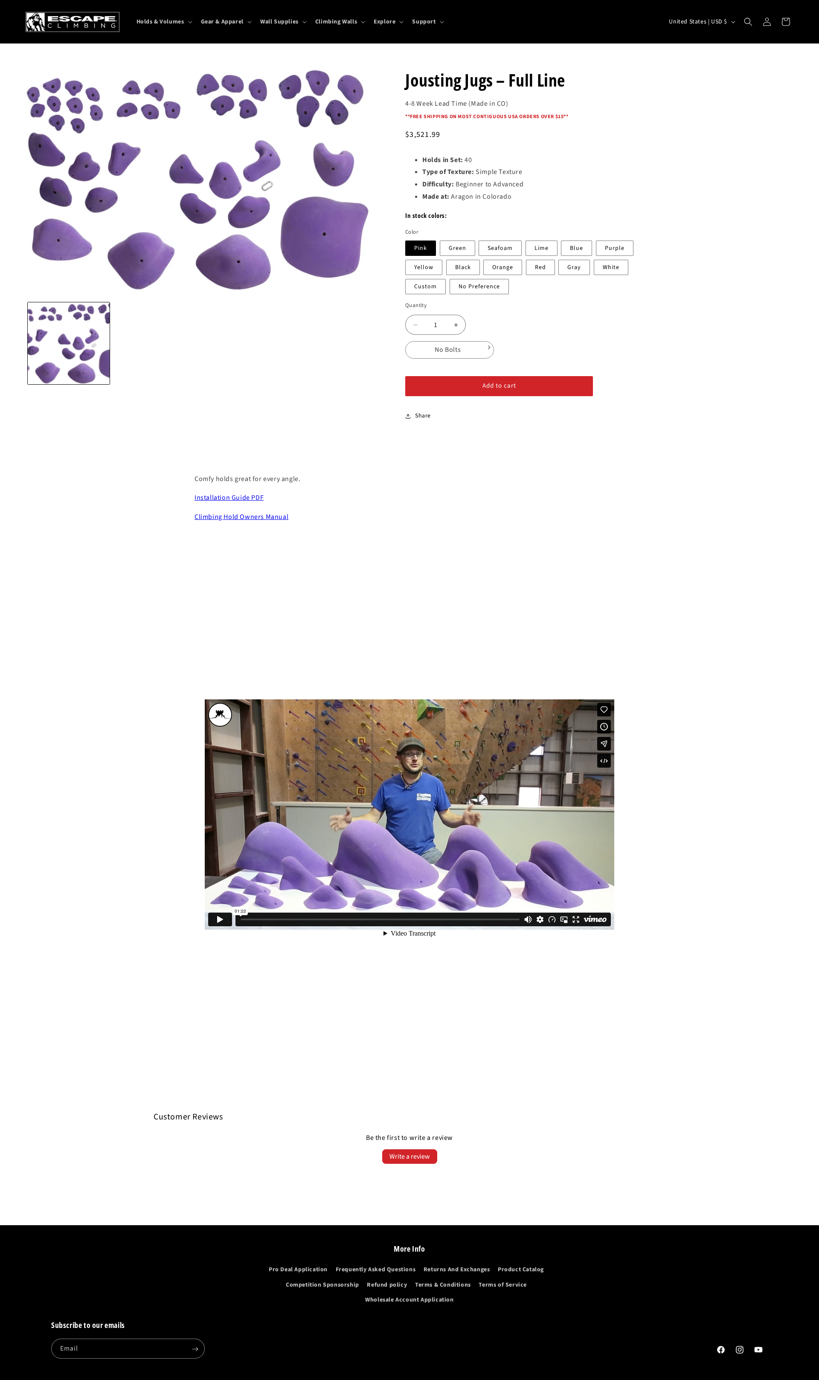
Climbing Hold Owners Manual (241, 517)
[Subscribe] (195, 1349)
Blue (576, 248)
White (611, 267)
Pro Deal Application (298, 1270)
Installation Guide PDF (229, 497)
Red (540, 267)
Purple (614, 248)
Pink (420, 248)
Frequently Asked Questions (376, 1270)
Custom (425, 286)
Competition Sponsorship (322, 1285)
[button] (163, 22)
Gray (574, 267)
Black (463, 267)
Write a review (409, 1156)
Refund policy (387, 1285)
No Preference (479, 286)
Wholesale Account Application (409, 1300)
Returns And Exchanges (457, 1270)
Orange (502, 267)
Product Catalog (521, 1270)
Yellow (423, 267)
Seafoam (500, 248)
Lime (541, 248)
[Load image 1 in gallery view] (69, 343)
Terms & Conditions (443, 1285)
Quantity (416, 305)
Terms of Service (503, 1285)
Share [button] (423, 416)
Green (457, 248)
